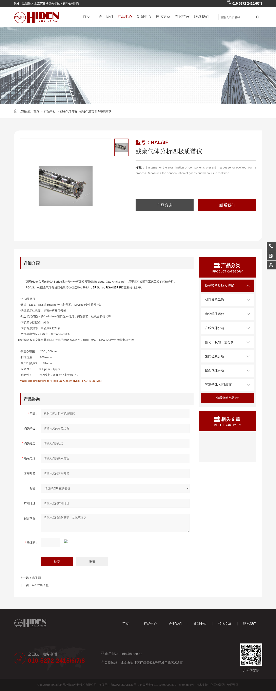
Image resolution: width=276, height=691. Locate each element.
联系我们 (201, 17)
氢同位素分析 (214, 356)
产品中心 (125, 17)
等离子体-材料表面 (218, 384)
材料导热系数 (214, 299)
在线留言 (182, 17)
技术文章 (163, 17)
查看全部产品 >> (227, 398)
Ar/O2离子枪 (40, 585)
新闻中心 (144, 17)
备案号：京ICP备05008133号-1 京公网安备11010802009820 (137, 684)
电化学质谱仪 (214, 314)
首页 (86, 17)
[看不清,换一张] (74, 542)
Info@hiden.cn (131, 654)
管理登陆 (232, 684)
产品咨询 (164, 205)
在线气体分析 (214, 328)
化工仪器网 (218, 684)
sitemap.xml (186, 684)
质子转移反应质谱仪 (219, 285)
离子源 (36, 578)
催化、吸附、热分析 (219, 342)
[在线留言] (271, 265)
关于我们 (105, 17)
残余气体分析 (68, 111)
